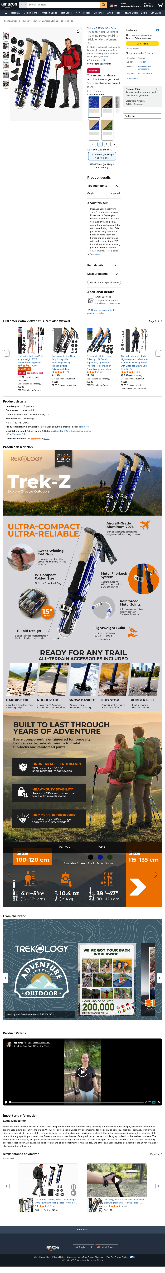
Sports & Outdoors (12, 21)
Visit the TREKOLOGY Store (101, 28)
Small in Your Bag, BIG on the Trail (31, 1045)
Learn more (114, 303)
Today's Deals (131, 12)
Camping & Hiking (50, 21)
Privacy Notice (58, 1257)
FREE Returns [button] (95, 91)
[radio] (6, 36)
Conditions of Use (42, 1257)
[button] (5, 13)
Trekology (142, 62)
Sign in (150, 53)
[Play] (5, 1102)
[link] (31, 359)
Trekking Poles (66, 21)
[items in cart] (160, 5)
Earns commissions (41, 1042)
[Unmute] (159, 1102)
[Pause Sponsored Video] (73, 1187)
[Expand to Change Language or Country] (91, 1247)
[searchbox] (63, 5)
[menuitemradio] (153, 1102)
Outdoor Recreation (31, 21)
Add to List (130, 116)
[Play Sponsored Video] (117, 1180)
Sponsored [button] (7, 1158)
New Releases (83, 12)
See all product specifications (104, 282)
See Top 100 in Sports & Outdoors (72, 431)
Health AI (15, 12)
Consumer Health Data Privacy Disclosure (85, 1257)
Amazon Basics (49, 12)
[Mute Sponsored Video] (73, 1193)
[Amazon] (9, 5)
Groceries (99, 12)
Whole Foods (113, 12)
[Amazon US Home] (52, 1248)
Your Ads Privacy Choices (118, 1257)
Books (144, 12)
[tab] (64, 847)
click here (84, 426)
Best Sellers (66, 12)
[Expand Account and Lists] (140, 6)
